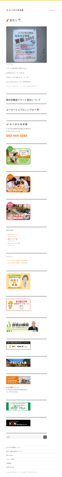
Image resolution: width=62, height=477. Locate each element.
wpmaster (8, 86)
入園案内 (8, 463)
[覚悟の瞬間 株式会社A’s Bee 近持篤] (26, 326)
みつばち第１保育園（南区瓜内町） (29, 86)
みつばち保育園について (13, 447)
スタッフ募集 (10, 459)
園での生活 (9, 455)
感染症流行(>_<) (12, 234)
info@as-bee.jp (15, 131)
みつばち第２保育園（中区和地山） (18, 263)
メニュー (52, 10)
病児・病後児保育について (14, 451)
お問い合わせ (10, 467)
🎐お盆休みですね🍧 (14, 243)
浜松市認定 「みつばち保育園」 (19, 472)
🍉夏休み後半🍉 (13, 239)
